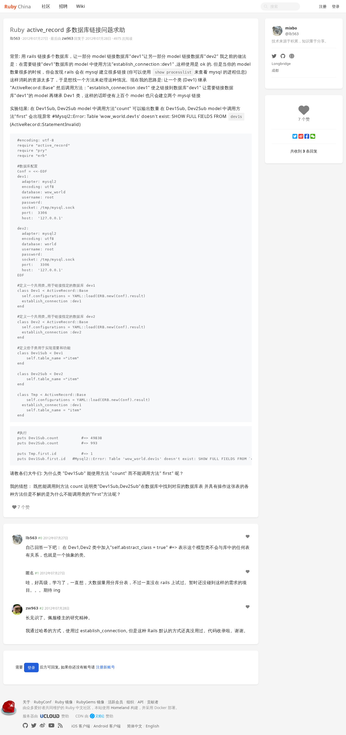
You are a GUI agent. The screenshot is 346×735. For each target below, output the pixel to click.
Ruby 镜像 (64, 701)
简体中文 (134, 726)
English (152, 726)
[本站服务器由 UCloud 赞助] (49, 716)
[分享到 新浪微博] (300, 136)
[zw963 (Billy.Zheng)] (17, 609)
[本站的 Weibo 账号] (42, 725)
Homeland (120, 707)
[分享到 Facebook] (306, 136)
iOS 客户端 (80, 726)
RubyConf (42, 701)
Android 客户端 (107, 726)
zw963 (67, 38)
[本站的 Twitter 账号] (33, 725)
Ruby (17, 29)
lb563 (15, 38)
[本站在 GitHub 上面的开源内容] (25, 725)
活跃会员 (115, 701)
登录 (336, 6)
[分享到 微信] (312, 136)
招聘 (63, 6)
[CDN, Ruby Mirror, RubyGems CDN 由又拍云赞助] (97, 716)
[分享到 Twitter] (294, 136)
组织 (130, 701)
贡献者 (152, 701)
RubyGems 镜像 (90, 701)
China (17, 6)
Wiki (80, 6)
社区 (46, 6)
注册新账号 (105, 667)
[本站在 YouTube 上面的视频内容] (51, 725)
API (141, 701)
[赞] (248, 536)
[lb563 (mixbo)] (17, 538)
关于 (26, 701)
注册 (323, 6)
